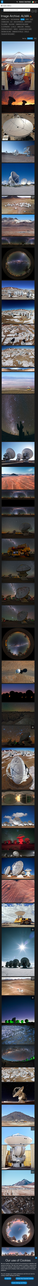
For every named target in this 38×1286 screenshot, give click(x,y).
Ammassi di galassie (22, 24)
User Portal (27, 2)
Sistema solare (6, 31)
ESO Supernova (18, 22)
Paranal (27, 26)
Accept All (8, 1278)
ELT (11, 22)
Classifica (30, 38)
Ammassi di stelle (17, 31)
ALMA (22, 19)
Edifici (16, 29)
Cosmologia (5, 22)
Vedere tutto (5, 19)
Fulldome (4, 24)
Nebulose (20, 26)
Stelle (27, 31)
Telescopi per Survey (7, 34)
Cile (31, 19)
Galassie (11, 24)
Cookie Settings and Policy (19, 1283)
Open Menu (6, 6)
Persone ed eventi (6, 29)
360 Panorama (15, 19)
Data (35, 38)
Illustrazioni (5, 26)
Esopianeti (28, 22)
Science (21, 2)
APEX (27, 19)
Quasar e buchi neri (25, 29)
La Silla (13, 26)
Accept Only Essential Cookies (24, 1278)
